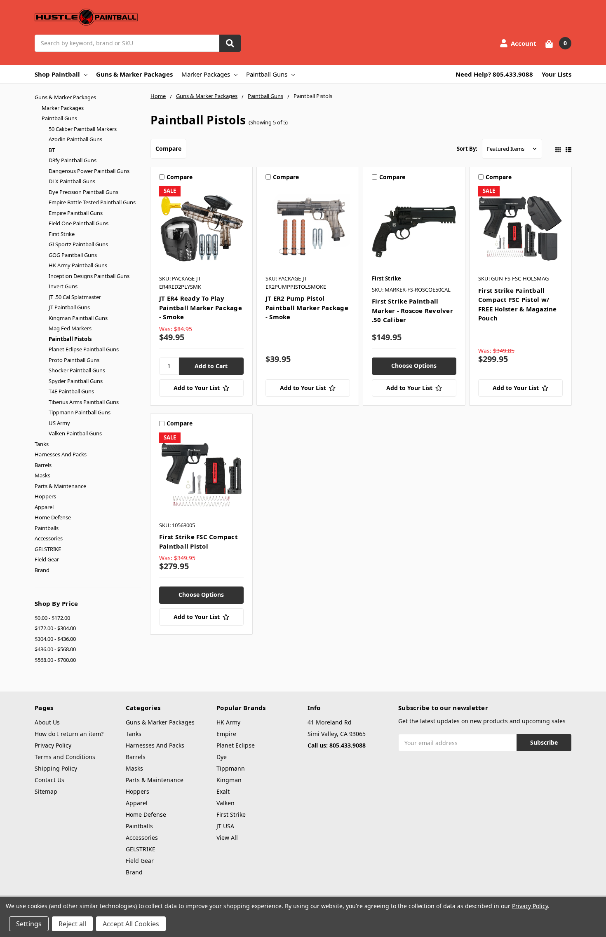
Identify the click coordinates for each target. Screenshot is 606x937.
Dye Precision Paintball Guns (83, 192)
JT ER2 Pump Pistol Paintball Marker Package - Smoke (306, 307)
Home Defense (53, 517)
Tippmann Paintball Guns (79, 412)
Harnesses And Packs (61, 454)
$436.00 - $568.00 (55, 649)
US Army (59, 423)
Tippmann (230, 768)
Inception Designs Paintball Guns (89, 276)
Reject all (72, 923)
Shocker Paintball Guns (77, 370)
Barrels (43, 465)
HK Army (228, 722)
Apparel (44, 507)
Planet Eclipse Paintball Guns (84, 349)
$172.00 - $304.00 (55, 628)
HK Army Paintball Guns (78, 265)
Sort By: (467, 148)
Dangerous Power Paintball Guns (89, 171)
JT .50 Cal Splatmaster (75, 297)
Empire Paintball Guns (76, 213)
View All (227, 837)
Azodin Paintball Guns (75, 139)
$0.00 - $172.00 (52, 618)
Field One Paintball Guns (78, 223)
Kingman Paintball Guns (78, 318)
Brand (42, 570)
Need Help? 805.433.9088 (494, 74)
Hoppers (45, 496)
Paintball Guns (266, 74)
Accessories (49, 538)
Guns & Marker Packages (134, 74)
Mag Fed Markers (70, 328)
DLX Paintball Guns (72, 181)
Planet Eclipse (235, 745)
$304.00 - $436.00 (55, 639)
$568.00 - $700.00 (55, 660)
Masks (42, 475)
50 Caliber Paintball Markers (83, 129)
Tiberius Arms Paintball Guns (84, 402)
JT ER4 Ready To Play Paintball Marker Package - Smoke (200, 307)
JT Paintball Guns (69, 307)
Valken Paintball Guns (75, 433)
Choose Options (414, 365)
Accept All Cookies (131, 923)
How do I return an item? (69, 734)
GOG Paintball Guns (73, 255)
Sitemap (46, 791)
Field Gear (47, 559)
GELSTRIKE (48, 549)
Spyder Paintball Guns (76, 381)
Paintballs (47, 528)
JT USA (225, 826)
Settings (29, 923)
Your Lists (556, 74)
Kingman (229, 780)
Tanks (42, 444)
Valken (225, 803)
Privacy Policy (53, 745)
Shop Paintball (57, 74)
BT (52, 150)
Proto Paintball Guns (74, 360)
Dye (221, 757)
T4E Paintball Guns (71, 391)
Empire (226, 734)
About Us (47, 722)
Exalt (223, 791)
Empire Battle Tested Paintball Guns (92, 202)
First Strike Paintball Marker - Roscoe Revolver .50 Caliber (412, 310)
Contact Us (49, 780)
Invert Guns (63, 286)
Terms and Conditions (65, 757)
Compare (168, 148)
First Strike (62, 234)
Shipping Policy (56, 768)
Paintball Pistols (70, 339)
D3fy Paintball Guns (72, 160)
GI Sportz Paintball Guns (78, 244)
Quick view (201, 227)
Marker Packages (205, 74)
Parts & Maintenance (60, 486)
